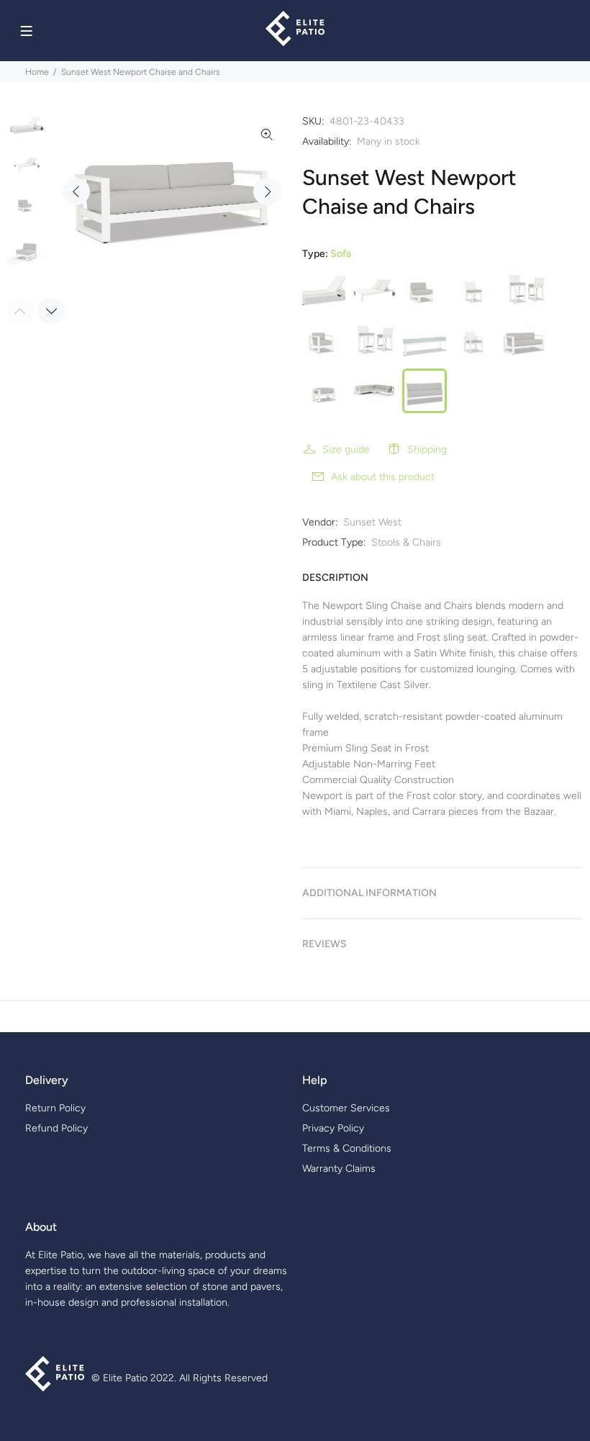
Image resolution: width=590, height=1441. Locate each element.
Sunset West (372, 522)
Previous (76, 191)
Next (267, 191)
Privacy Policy (333, 1128)
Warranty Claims (339, 1168)
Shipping (427, 449)
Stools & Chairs (406, 542)
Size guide (346, 449)
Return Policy (55, 1108)
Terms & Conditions (346, 1148)
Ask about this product (383, 477)
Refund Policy (56, 1128)
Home (37, 72)
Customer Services (346, 1108)
